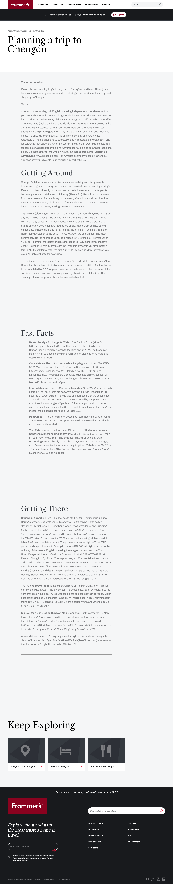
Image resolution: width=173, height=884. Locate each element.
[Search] (161, 810)
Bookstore (106, 5)
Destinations (42, 5)
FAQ (130, 836)
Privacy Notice (49, 879)
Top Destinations (96, 823)
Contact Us (133, 830)
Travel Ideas (57, 5)
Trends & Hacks (74, 5)
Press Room (134, 842)
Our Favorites (91, 5)
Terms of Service (64, 879)
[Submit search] (161, 4)
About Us (132, 823)
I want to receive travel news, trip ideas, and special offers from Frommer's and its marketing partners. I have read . (34, 858)
